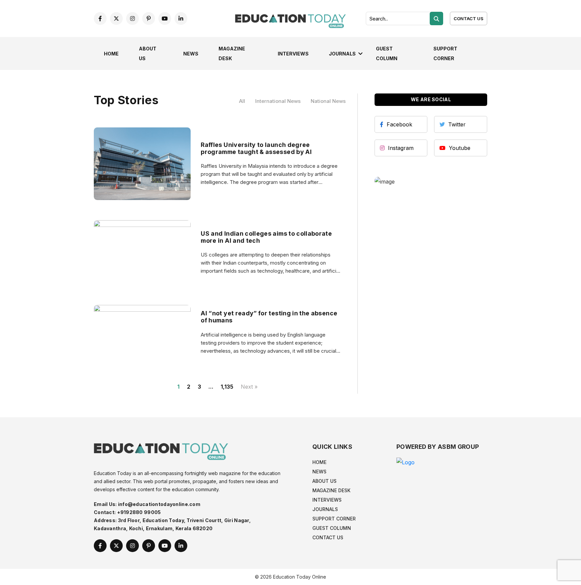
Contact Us (468, 18)
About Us (324, 481)
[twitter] (116, 18)
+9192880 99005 (139, 512)
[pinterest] (148, 18)
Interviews (293, 53)
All (242, 101)
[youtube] (164, 18)
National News (328, 101)
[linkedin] (181, 18)
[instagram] (132, 18)
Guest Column (331, 528)
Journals (342, 53)
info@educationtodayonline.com (159, 504)
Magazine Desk (331, 490)
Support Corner (334, 518)
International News (278, 101)
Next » (249, 386)
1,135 (227, 386)
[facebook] (100, 18)
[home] (290, 17)
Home (111, 53)
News (190, 53)
